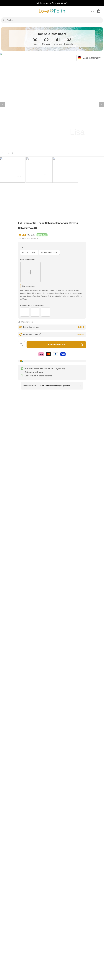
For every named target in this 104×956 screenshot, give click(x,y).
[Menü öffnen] (5, 11)
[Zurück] (101, 104)
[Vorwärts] (2, 104)
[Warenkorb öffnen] (98, 11)
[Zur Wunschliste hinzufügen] (21, 345)
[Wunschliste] (92, 11)
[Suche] (4, 20)
